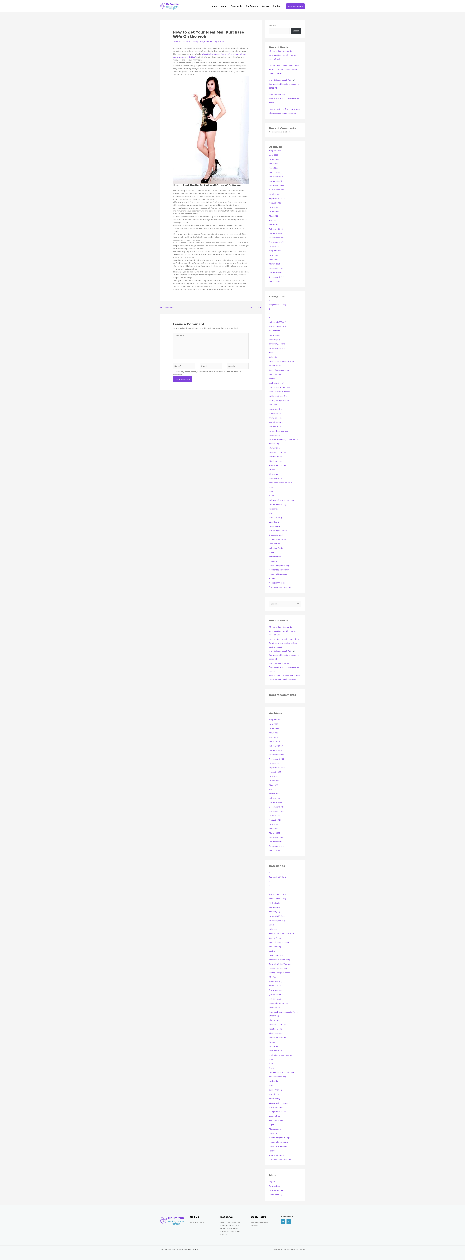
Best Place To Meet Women (281, 361)
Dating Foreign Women (202, 41)
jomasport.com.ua (277, 452)
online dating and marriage (281, 500)
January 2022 (275, 233)
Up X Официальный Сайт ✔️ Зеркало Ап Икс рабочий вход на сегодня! (284, 84)
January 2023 (275, 181)
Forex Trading (275, 409)
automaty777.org (277, 344)
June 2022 (274, 211)
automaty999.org (277, 348)
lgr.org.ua (273, 474)
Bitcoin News (275, 365)
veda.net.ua (274, 544)
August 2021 (275, 251)
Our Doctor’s (252, 6)
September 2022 (277, 198)
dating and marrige (278, 396)
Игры (271, 552)
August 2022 (275, 203)
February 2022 (276, 229)
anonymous (274, 335)
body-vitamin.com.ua (279, 370)
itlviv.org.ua (274, 448)
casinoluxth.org (276, 383)
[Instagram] (289, 1221)
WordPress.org (276, 1195)
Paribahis (273, 509)
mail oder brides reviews (280, 483)
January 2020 (275, 272)
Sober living (274, 526)
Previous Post (167, 307)
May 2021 (273, 259)
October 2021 (275, 246)
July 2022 (273, 207)
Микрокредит (275, 557)
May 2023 (273, 163)
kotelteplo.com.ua (277, 465)
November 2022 (276, 190)
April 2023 (274, 168)
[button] (295, 6)
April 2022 (274, 220)
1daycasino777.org (277, 304)
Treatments (236, 6)
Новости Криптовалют (279, 570)
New (271, 491)
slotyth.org (274, 522)
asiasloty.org (274, 339)
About (224, 6)
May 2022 (273, 216)
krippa (272, 469)
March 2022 (274, 224)
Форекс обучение (277, 583)
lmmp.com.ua (275, 478)
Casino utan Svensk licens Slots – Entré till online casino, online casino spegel (284, 69)
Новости (273, 561)
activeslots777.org (277, 326)
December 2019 (276, 277)
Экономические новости (280, 587)
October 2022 (275, 194)
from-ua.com (275, 418)
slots (271, 513)
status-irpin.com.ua (278, 530)
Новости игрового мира (280, 565)
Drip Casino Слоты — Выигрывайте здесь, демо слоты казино (284, 99)
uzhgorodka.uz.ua (277, 539)
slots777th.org (275, 517)
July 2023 (273, 155)
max (271, 487)
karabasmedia (275, 456)
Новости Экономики (278, 574)
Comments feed (276, 1190)
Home (214, 6)
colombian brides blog (279, 387)
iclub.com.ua (275, 426)
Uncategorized (276, 535)
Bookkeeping (275, 374)
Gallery (265, 6)
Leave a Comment (181, 41)
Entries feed (274, 1186)
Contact (277, 6)
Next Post (255, 307)
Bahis (271, 352)
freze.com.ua (275, 413)
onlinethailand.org (277, 504)
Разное (272, 578)
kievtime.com (275, 461)
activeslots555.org (277, 322)
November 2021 (276, 242)
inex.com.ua (274, 435)
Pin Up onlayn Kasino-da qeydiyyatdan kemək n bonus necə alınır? (282, 55)
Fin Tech (273, 405)
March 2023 (274, 172)
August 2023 (275, 150)
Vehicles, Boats (276, 548)
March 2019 (274, 281)
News (271, 496)
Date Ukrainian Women (280, 392)
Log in (272, 1182)
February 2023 (276, 177)
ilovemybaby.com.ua (278, 431)
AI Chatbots (274, 331)
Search (272, 25)
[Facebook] (283, 1221)
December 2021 (276, 238)
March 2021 (274, 264)
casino (272, 378)
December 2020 (276, 268)
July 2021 (273, 255)
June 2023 (274, 159)
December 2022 (276, 185)
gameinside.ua (276, 422)
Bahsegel (273, 357)
